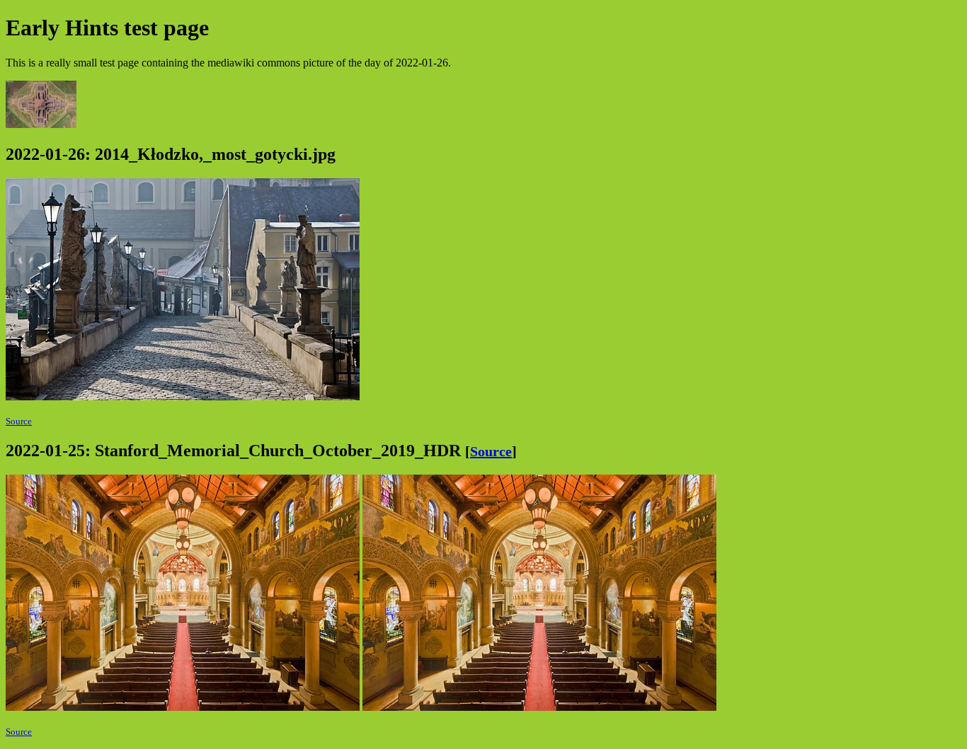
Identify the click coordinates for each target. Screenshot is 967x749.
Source (19, 421)
